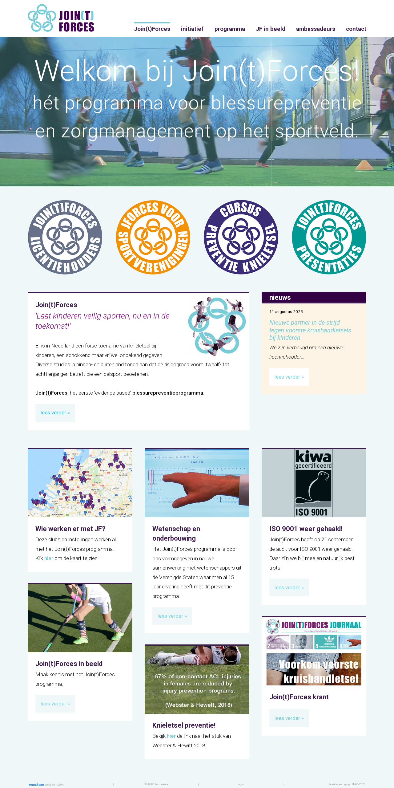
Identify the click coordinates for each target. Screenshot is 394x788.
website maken (54, 784)
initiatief (192, 29)
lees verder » (289, 377)
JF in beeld (270, 29)
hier (48, 558)
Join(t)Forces (152, 29)
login (240, 784)
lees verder (53, 412)
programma (230, 29)
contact (356, 29)
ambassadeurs (315, 29)
